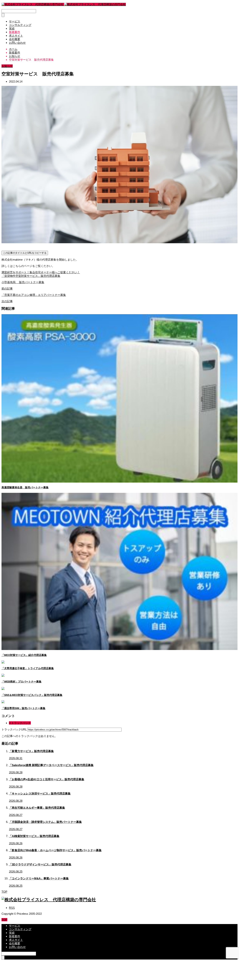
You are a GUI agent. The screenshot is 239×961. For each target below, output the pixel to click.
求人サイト (16, 35)
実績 (12, 28)
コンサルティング (20, 25)
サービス (14, 21)
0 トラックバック (20, 722)
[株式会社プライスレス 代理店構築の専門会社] (63, 4)
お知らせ (7, 66)
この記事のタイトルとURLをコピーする (24, 252)
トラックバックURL (14, 729)
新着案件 (14, 32)
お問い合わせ (17, 42)
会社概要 (14, 39)
